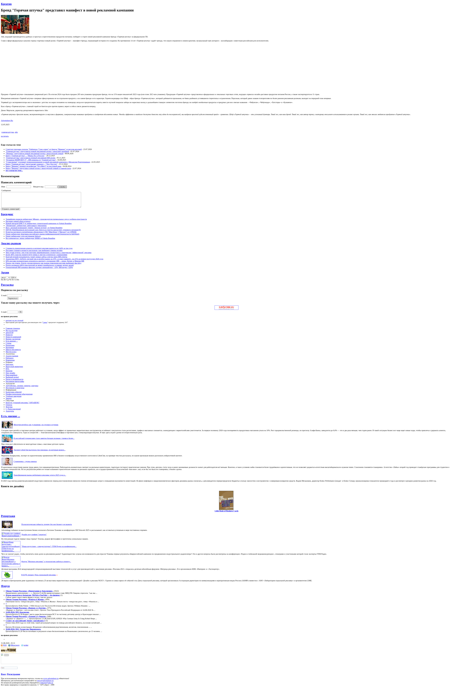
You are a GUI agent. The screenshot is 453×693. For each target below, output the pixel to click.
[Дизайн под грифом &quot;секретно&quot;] (11, 536)
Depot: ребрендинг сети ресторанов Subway (23, 236)
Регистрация (13, 674)
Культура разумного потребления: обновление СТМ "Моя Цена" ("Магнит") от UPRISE (41, 232)
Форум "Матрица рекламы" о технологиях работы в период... (46, 562)
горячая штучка (7, 132)
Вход (3, 674)
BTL (7, 369)
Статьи (8, 343)
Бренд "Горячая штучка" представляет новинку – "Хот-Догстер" (31, 164)
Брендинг (7, 214)
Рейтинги (9, 358)
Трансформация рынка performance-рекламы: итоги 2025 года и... (40, 475)
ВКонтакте (15, 645)
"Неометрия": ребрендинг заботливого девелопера (26, 226)
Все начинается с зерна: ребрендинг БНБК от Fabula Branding (30, 238)
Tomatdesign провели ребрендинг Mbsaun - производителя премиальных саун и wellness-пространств (46, 219)
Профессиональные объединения (19, 394)
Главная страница (13, 328)
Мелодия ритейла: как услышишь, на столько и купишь (36, 425)
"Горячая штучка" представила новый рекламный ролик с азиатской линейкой (37, 151)
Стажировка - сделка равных (25, 461)
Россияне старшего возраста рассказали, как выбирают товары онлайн (34, 250)
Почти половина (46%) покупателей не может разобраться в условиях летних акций (40, 265)
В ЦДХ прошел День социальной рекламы (38, 575)
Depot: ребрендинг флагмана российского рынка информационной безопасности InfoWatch (42, 234)
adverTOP (9, 333)
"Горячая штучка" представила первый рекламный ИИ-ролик (30, 158)
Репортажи (10, 345)
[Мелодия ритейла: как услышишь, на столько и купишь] (7, 428)
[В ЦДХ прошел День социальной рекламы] (7, 578)
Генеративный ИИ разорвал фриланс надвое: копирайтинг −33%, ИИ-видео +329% (39, 267)
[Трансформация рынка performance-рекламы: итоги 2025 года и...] (7, 479)
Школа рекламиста (13, 350)
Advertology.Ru (7, 121)
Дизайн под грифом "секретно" (34, 535)
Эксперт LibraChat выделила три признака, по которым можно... (39, 450)
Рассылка (7, 284)
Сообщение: (6, 190)
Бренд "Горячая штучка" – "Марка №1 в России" (25, 156)
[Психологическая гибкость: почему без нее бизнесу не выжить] (7, 528)
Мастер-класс (11, 352)
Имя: (3, 187)
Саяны (45, 322)
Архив (5, 272)
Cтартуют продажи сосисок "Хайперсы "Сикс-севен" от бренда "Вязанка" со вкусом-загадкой (44, 149)
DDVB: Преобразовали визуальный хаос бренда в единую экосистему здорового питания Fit (43, 230)
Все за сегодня (11, 330)
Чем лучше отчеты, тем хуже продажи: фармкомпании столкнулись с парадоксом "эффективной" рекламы (48, 253)
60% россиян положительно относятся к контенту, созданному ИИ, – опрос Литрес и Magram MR (45, 261)
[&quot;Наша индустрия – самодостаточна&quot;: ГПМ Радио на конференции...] (11, 551)
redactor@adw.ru (46, 683)
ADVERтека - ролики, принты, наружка (22, 386)
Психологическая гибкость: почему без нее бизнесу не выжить (46, 524)
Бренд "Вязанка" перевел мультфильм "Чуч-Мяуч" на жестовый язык (33, 166)
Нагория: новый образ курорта (18, 221)
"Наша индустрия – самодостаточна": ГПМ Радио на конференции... (49, 546)
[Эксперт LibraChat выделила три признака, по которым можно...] (7, 454)
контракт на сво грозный (14, 320)
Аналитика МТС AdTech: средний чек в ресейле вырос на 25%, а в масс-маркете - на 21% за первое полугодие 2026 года (54, 259)
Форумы (9, 407)
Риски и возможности (14, 379)
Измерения (10, 360)
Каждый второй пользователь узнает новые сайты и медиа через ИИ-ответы (36, 257)
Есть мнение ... (12, 341)
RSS (5, 645)
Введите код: (38, 187)
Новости (9, 335)
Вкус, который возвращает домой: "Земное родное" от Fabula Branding (34, 228)
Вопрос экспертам (13, 339)
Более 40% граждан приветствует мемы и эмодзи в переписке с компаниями (36, 255)
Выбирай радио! (12, 377)
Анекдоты (10, 411)
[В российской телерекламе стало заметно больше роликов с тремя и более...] (7, 442)
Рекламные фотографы (15, 381)
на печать (5, 136)
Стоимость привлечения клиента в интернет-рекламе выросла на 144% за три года (39, 248)
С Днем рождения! (13, 409)
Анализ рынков (11, 243)
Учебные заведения (13, 396)
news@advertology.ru (45, 681)
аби (16, 132)
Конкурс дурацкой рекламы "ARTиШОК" (23, 403)
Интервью (10, 347)
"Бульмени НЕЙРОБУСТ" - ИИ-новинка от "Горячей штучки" (31, 160)
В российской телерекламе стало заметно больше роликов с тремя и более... (44, 438)
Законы (9, 398)
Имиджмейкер (11, 375)
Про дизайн (10, 373)
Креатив (6, 3)
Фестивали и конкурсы (15, 388)
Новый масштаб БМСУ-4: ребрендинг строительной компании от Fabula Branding (39, 223)
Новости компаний (13, 337)
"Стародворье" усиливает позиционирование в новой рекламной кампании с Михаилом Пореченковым (48, 162)
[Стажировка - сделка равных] (7, 465)
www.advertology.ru (51, 678)
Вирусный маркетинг (14, 367)
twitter (26, 645)
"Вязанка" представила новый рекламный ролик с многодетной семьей (34, 154)
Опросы (9, 405)
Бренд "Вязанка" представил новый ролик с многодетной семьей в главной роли (38, 168)
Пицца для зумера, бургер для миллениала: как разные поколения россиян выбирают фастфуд (43, 263)
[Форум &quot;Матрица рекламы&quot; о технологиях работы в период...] (11, 566)
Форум (5, 585)
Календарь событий (14, 392)
